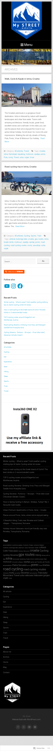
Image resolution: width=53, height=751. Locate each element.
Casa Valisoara (29, 548)
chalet (36, 548)
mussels (15, 562)
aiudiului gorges (17, 545)
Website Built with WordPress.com (26, 719)
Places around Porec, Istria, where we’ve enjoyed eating (25, 515)
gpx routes (39, 239)
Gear (5, 367)
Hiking (6, 371)
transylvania (33, 573)
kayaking (21, 154)
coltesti (42, 547)
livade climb (9, 242)
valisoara (29, 575)
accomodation (7, 545)
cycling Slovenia (10, 555)
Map (5, 667)
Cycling (27, 236)
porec (43, 154)
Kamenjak (13, 154)
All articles (19, 151)
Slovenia (25, 572)
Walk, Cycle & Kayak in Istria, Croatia (22, 79)
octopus (20, 562)
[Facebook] (20, 286)
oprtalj (31, 242)
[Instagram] (13, 286)
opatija (37, 154)
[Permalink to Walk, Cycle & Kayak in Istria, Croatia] (26, 95)
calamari (21, 548)
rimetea (46, 565)
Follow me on (12, 271)
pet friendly (38, 562)
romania (5, 573)
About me (7, 652)
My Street (26, 21)
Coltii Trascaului (10, 550)
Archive (6, 657)
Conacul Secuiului (24, 551)
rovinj (10, 157)
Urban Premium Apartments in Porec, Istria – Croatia (24, 510)
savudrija (36, 245)
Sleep (6, 376)
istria (6, 154)
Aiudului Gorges (28, 545)
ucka (22, 157)
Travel (26, 151)
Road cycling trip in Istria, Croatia (20, 166)
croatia (42, 151)
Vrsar (32, 157)
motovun (29, 154)
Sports (33, 236)
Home (5, 662)
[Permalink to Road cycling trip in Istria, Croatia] (26, 183)
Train (39, 236)
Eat (5, 357)
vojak (26, 157)
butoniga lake (21, 239)
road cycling (13, 569)
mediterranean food (40, 559)
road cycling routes (18, 245)
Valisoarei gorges (42, 575)
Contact (6, 672)
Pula (5, 157)
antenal (12, 239)
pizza (29, 565)
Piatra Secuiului (19, 565)
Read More (19, 226)
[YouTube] (7, 286)
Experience (8, 362)
